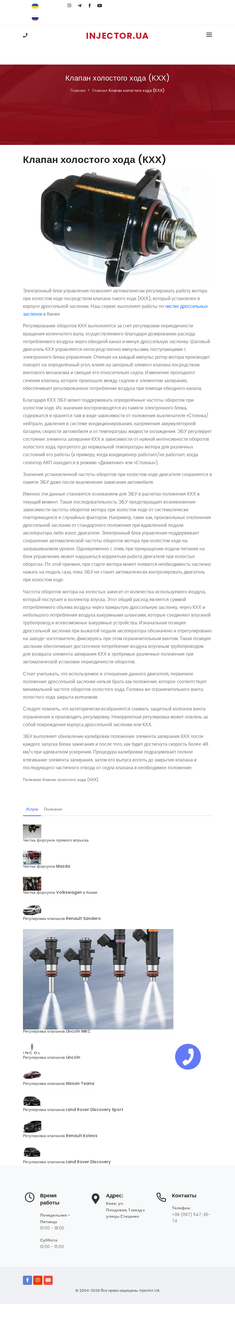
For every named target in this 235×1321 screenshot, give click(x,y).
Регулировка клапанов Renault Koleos (60, 1136)
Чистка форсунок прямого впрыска (56, 840)
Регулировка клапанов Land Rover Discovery (67, 1162)
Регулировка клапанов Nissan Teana (58, 1083)
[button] (209, 35)
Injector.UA (150, 1290)
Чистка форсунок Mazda (46, 866)
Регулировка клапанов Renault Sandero (62, 918)
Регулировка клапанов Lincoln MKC (57, 1031)
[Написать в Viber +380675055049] (69, 5)
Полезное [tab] (53, 809)
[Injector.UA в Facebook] (27, 1280)
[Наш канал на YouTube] (100, 5)
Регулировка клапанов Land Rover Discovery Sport (73, 1109)
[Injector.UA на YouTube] (48, 1280)
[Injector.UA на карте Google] (95, 1201)
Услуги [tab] (32, 809)
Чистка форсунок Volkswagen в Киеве (60, 892)
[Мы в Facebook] (90, 5)
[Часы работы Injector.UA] (29, 1200)
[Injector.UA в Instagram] (37, 1280)
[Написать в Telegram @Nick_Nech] (80, 5)
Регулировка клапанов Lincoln (51, 1057)
